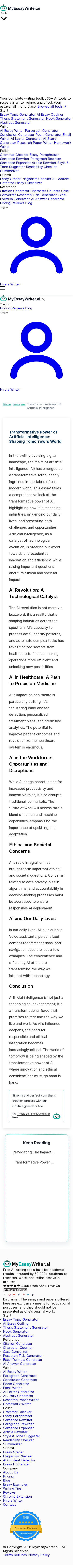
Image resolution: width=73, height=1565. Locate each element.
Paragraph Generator (42, 131)
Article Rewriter (44, 163)
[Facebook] (19, 1295)
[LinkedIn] (28, 1295)
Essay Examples (15, 1484)
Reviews (18, 203)
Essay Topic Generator (18, 114)
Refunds (20, 1555)
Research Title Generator (37, 195)
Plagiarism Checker (36, 179)
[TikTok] (33, 1295)
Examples (19, 404)
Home (7, 404)
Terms (8, 1555)
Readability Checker (41, 167)
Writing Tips (12, 1488)
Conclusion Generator (17, 135)
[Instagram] (10, 1295)
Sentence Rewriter (14, 159)
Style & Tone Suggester (21, 1436)
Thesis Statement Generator (22, 118)
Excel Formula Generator (22, 1360)
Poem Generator (48, 135)
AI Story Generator (18, 1396)
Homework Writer (17, 1404)
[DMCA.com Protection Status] (15, 1291)
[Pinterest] (24, 1295)
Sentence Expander (15, 163)
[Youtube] (14, 1295)
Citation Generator (14, 191)
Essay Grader (10, 179)
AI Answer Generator (47, 199)
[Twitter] (5, 1295)
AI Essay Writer (12, 131)
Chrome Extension (17, 1496)
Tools (3, 13)
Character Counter (45, 191)
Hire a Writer (13, 1500)
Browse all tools (51, 106)
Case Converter (15, 1352)
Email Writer (12, 1388)
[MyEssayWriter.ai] (20, 9)
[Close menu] (43, 299)
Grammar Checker (14, 155)
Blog (28, 203)
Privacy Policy (39, 1555)
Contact (9, 1504)
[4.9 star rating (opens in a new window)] (25, 1522)
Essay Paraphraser (44, 155)
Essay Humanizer (28, 183)
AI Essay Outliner (50, 114)
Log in (4, 207)
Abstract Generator (15, 122)
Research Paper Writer (35, 143)
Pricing (5, 203)
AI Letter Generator (26, 139)
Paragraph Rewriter (45, 159)
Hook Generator (59, 118)
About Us (10, 1472)
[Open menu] (2, 288)
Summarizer (9, 171)
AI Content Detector (19, 1460)
